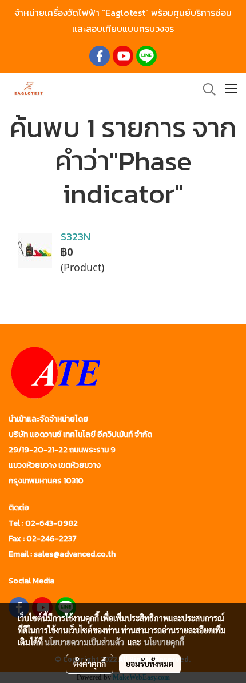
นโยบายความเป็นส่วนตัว (84, 642)
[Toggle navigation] (231, 89)
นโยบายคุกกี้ (164, 642)
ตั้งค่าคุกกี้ (89, 663)
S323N (75, 236)
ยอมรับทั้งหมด (150, 663)
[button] (205, 89)
